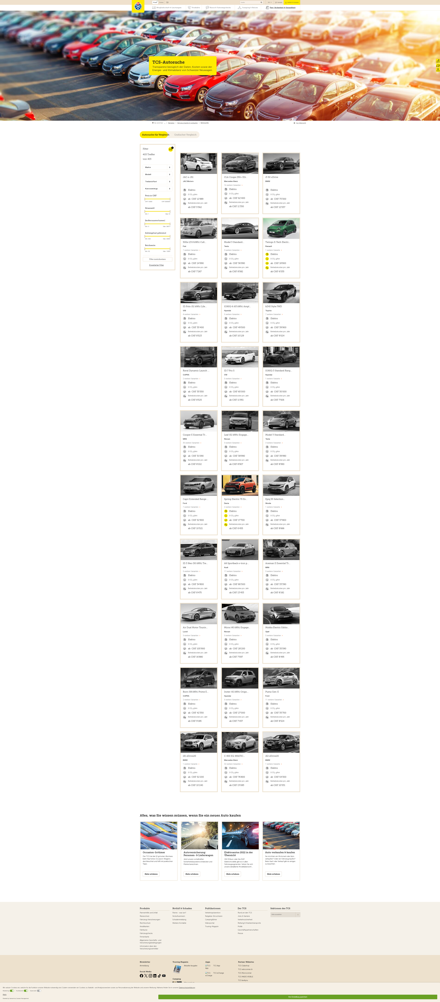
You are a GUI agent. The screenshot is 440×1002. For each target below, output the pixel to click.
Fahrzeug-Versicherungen (150, 920)
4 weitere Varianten (190, 314)
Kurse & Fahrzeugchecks (220, 8)
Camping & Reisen (250, 8)
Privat (155, 2)
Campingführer (211, 920)
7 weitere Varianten (190, 250)
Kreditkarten (144, 926)
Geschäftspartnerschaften (248, 930)
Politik (240, 926)
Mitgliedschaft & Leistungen (168, 8)
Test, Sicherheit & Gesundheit (283, 8)
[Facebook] (142, 975)
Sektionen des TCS (280, 908)
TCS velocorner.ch (245, 969)
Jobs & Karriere (244, 916)
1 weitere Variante (272, 250)
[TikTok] (160, 975)
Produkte (196, 8)
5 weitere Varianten (232, 314)
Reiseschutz (144, 916)
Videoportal (209, 923)
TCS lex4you (243, 980)
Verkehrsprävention (212, 913)
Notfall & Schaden (293, 2)
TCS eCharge (218, 973)
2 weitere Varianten (190, 379)
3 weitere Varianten (232, 250)
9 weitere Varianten (273, 571)
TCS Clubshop (243, 966)
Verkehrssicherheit (245, 920)
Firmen (161, 2)
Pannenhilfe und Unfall (148, 913)
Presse (240, 933)
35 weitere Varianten (191, 443)
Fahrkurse (143, 930)
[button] (170, 167)
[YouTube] (164, 975)
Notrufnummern (178, 916)
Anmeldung (144, 966)
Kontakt (280, 2)
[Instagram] (151, 975)
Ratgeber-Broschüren (213, 916)
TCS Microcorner (245, 973)
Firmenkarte (144, 937)
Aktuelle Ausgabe (190, 966)
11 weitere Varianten (273, 700)
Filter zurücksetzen (157, 259)
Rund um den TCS (245, 913)
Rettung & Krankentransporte (249, 923)
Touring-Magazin (212, 926)
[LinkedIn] (155, 975)
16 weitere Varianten (232, 185)
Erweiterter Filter (156, 265)
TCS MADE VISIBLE (245, 977)
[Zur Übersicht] (209, 123)
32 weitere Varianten (232, 764)
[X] (146, 975)
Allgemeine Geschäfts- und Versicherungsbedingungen (150, 941)
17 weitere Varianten (232, 571)
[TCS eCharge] (208, 973)
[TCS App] (208, 966)
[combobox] (157, 167)
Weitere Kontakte (179, 923)
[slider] (144, 199)
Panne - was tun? (179, 913)
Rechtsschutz (145, 923)
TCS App (216, 966)
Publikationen (213, 908)
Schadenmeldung (179, 920)
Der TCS (242, 908)
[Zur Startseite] (138, 6)
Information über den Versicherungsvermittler (149, 947)
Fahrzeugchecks (146, 933)
